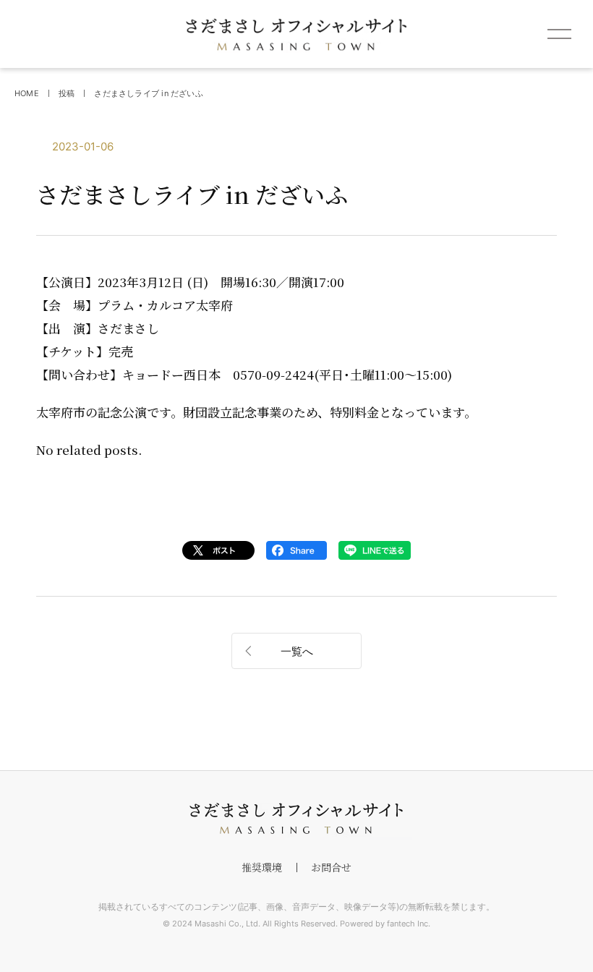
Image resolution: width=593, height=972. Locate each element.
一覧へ (297, 651)
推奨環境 (262, 867)
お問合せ (331, 867)
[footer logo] (296, 818)
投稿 (66, 93)
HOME (26, 93)
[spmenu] (559, 34)
